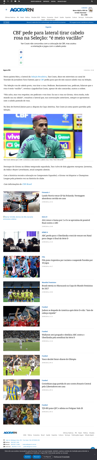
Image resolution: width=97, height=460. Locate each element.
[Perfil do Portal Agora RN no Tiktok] (5, 3)
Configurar (47, 457)
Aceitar (27, 457)
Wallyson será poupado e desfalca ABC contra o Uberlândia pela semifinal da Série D (63, 336)
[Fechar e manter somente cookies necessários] (95, 454)
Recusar (37, 457)
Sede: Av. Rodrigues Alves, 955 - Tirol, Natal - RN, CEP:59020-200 (23, 440)
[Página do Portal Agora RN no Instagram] (12, 1)
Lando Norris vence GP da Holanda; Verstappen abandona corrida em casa (63, 197)
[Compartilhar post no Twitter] (21, 57)
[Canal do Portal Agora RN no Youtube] (16, 1)
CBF (42, 79)
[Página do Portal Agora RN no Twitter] (9, 1)
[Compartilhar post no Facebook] (21, 52)
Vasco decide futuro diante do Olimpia (59, 359)
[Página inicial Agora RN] (10, 433)
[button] (6, 9)
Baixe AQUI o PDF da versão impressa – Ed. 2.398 (80, 12)
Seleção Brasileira (39, 76)
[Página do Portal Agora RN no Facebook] (5, 1)
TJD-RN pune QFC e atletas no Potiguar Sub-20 (62, 408)
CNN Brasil (27, 184)
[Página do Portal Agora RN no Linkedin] (20, 1)
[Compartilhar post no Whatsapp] (21, 62)
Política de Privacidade (62, 457)
